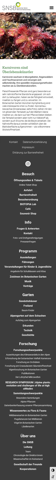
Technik (28, 330)
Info (28, 222)
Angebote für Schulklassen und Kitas (28, 271)
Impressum (28, 147)
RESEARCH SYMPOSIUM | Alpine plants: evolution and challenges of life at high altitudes (28, 385)
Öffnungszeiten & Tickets (28, 180)
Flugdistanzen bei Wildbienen (28, 419)
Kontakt (13, 142)
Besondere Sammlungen (28, 398)
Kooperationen (28, 469)
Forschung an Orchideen (28, 362)
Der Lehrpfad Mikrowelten (28, 377)
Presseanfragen (28, 241)
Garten (28, 295)
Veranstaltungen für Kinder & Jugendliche (28, 266)
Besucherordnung (28, 199)
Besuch (28, 174)
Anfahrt (28, 190)
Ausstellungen (28, 257)
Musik (28, 281)
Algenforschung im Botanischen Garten (28, 369)
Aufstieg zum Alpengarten (28, 320)
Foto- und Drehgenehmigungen (28, 238)
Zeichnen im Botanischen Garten (28, 276)
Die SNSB (28, 442)
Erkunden (28, 325)
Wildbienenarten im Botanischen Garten (28, 415)
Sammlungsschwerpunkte (28, 393)
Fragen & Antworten (28, 228)
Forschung (28, 344)
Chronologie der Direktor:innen (28, 455)
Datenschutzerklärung (35, 142)
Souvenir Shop (28, 213)
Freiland (28, 305)
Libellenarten (28, 426)
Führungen (28, 262)
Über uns (28, 436)
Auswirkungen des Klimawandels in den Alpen (28, 354)
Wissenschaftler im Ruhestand (28, 459)
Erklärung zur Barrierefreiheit (28, 152)
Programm (28, 251)
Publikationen (28, 373)
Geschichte (28, 335)
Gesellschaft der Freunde (28, 464)
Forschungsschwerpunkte (28, 350)
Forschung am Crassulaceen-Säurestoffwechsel (28, 366)
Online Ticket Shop (28, 185)
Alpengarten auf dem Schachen (28, 315)
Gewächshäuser (28, 301)
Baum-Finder (28, 310)
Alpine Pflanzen (28, 401)
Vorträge (28, 286)
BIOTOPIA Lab (28, 204)
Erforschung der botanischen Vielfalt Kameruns (28, 358)
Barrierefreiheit (28, 194)
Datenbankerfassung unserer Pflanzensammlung (28, 405)
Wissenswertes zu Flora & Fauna (28, 410)
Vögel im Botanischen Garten (28, 423)
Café (28, 208)
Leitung (28, 446)
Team (28, 451)
